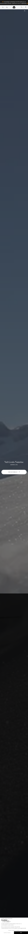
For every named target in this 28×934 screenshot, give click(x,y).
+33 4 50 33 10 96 (21, 7)
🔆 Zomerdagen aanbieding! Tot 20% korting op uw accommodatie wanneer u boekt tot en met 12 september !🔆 (14, 2)
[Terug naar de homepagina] (14, 7)
